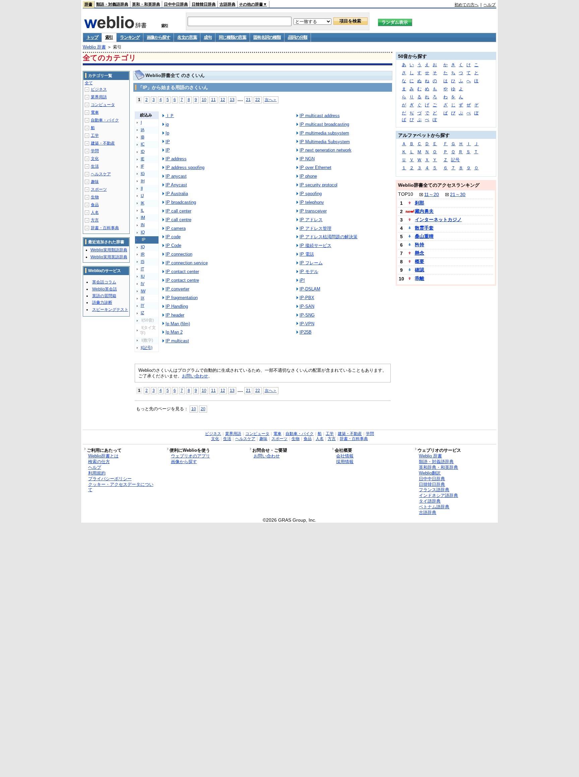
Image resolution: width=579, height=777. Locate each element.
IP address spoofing (185, 167)
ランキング (130, 37)
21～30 (457, 194)
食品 (95, 204)
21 (248, 99)
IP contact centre (182, 280)
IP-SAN (307, 306)
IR (143, 254)
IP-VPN (307, 323)
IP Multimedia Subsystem (325, 141)
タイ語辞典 (430, 501)
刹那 (419, 202)
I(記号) (146, 347)
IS (142, 261)
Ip (167, 133)
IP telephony (312, 202)
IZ (142, 313)
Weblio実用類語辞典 (108, 250)
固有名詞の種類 (267, 37)
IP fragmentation (182, 297)
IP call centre (178, 219)
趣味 (95, 181)
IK (142, 203)
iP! (302, 280)
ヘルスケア (101, 174)
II (142, 188)
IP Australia (177, 193)
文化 (95, 158)
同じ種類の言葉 (232, 37)
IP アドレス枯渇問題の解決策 (329, 236)
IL (142, 210)
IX (142, 298)
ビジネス (99, 89)
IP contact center (182, 271)
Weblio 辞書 (94, 47)
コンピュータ (103, 104)
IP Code (173, 245)
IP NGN (307, 158)
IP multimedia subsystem (324, 133)
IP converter (177, 288)
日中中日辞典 (176, 4)
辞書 (88, 4)
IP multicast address (320, 115)
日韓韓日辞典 (204, 4)
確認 (419, 269)
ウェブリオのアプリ (190, 455)
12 (222, 99)
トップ (92, 37)
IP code (173, 236)
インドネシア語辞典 (438, 495)
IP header (175, 315)
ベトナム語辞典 (434, 506)
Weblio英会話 (104, 289)
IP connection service (187, 262)
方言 (95, 220)
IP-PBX (307, 297)
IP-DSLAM (310, 288)
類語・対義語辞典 (112, 4)
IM (143, 217)
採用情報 (344, 461)
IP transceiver (313, 210)
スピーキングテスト (110, 309)
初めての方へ (466, 4)
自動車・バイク (105, 120)
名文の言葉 (187, 37)
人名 (95, 212)
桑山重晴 (424, 236)
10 (204, 99)
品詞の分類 (298, 37)
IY (142, 305)
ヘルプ (490, 4)
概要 (419, 261)
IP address (176, 158)
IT (142, 269)
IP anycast (176, 176)
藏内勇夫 (424, 211)
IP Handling (177, 306)
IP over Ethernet (315, 167)
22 (257, 99)
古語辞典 (227, 4)
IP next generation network (325, 150)
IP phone (308, 176)
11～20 (431, 194)
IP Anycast (176, 184)
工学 (95, 135)
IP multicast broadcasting (324, 124)
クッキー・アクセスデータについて (120, 487)
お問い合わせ (195, 375)
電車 (95, 112)
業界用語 (99, 97)
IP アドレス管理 (315, 228)
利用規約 (97, 473)
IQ (143, 247)
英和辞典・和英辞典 (438, 467)
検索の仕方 (99, 461)
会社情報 (344, 455)
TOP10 (405, 194)
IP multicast (177, 340)
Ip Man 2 (174, 332)
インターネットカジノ (438, 219)
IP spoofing (311, 193)
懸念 (419, 253)
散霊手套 (424, 228)
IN (143, 225)
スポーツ (99, 189)
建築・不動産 (103, 143)
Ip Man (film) (178, 323)
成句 (207, 37)
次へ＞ (271, 99)
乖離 (419, 278)
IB (142, 137)
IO (143, 232)
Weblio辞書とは (103, 455)
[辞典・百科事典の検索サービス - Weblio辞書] (115, 26)
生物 (95, 197)
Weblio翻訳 (430, 473)
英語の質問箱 (104, 295)
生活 (95, 166)
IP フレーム (311, 262)
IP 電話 (307, 254)
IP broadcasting (181, 202)
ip (167, 124)
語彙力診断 (102, 302)
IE (142, 159)
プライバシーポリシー (110, 478)
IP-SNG (307, 315)
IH (143, 181)
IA (142, 129)
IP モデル (309, 271)
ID (143, 151)
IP (168, 141)
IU (143, 276)
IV (142, 283)
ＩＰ (170, 115)
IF (142, 166)
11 (213, 99)
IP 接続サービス (315, 245)
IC (143, 144)
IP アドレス (311, 219)
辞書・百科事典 (105, 228)
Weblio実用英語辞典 (108, 257)
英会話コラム (104, 282)
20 (203, 409)
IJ (142, 195)
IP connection (179, 254)
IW (143, 291)
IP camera (176, 228)
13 (232, 99)
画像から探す (158, 37)
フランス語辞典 (434, 489)
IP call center (178, 210)
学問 (95, 151)
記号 (455, 159)
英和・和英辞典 (146, 4)
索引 (109, 37)
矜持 (419, 244)
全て (89, 83)
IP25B (306, 332)
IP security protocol (318, 184)
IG (143, 173)
